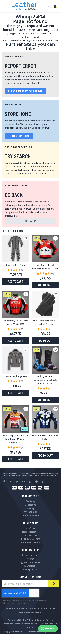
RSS (37, 623)
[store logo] (24, 6)
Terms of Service (30, 515)
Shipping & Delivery (30, 538)
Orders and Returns (43, 620)
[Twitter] (10, 481)
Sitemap (30, 508)
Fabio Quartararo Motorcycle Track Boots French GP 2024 (45, 380)
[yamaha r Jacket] (45, 419)
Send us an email (31, 562)
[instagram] (30, 481)
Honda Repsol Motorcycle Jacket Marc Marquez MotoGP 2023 (15, 439)
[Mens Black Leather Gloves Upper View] (45, 304)
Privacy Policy (30, 511)
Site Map (30, 627)
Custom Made (30, 535)
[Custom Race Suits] (15, 248)
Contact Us (30, 504)
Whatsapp (32, 565)
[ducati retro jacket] (15, 304)
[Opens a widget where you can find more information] (48, 629)
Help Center (32, 569)
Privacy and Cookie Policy (20, 620)
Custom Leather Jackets (15, 377)
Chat (31, 558)
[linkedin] (17, 481)
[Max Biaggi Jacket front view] (45, 248)
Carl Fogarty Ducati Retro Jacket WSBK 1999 (15, 322)
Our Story (30, 501)
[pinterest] (36, 481)
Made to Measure (30, 531)
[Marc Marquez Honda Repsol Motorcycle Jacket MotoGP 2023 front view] (15, 419)
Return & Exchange (30, 542)
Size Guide (30, 528)
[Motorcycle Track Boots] (45, 360)
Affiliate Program (48, 623)
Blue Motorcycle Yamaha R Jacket (45, 437)
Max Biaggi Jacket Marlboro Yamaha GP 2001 (45, 267)
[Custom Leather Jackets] (15, 360)
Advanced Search (12, 623)
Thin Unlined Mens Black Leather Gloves (45, 322)
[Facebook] (4, 481)
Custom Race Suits (15, 265)
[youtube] (23, 481)
